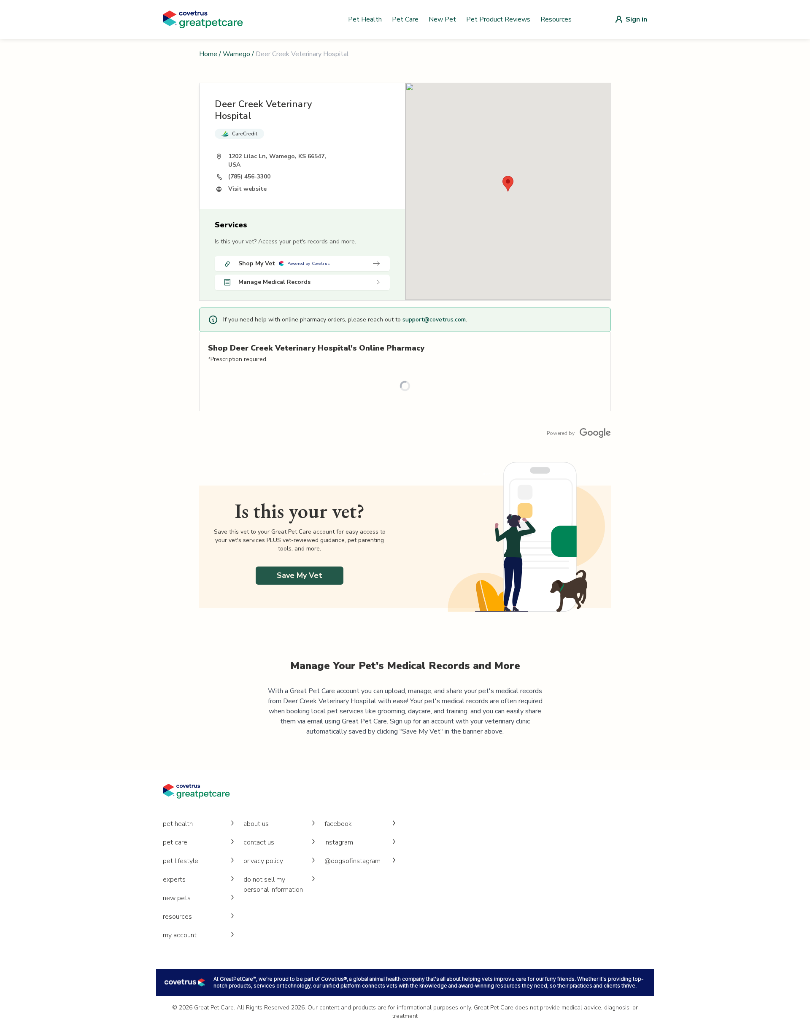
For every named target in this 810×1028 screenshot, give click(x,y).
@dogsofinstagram (352, 861)
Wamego (236, 54)
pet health (178, 823)
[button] (507, 184)
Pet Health (365, 19)
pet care (175, 842)
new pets (177, 898)
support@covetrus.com (434, 320)
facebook (338, 823)
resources (177, 916)
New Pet (442, 19)
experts (174, 879)
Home (208, 54)
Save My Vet (299, 575)
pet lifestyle (180, 861)
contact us (258, 842)
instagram (338, 842)
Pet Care (405, 19)
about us (256, 823)
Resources (556, 19)
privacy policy (263, 861)
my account (180, 935)
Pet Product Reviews (498, 19)
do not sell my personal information (273, 884)
